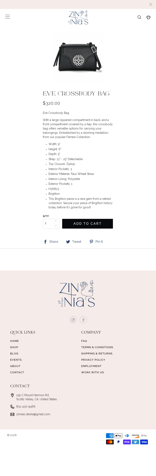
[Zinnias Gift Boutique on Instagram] (73, 320)
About (15, 366)
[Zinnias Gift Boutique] (78, 17)
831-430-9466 (25, 406)
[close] (151, 4)
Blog (14, 353)
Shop (14, 347)
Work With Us (92, 372)
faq (84, 340)
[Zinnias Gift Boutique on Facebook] (83, 320)
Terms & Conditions (97, 347)
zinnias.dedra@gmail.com (33, 414)
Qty (46, 216)
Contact (17, 372)
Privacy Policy (93, 359)
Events (16, 359)
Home (14, 340)
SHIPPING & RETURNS (97, 353)
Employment (91, 366)
